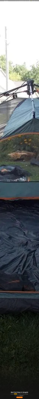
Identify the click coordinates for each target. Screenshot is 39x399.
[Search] (29, 0)
